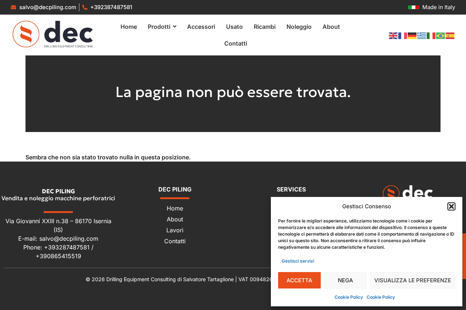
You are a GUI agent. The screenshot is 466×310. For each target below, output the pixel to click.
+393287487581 (67, 247)
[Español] (450, 35)
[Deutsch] (412, 35)
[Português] (441, 35)
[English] (393, 35)
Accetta (299, 280)
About (175, 219)
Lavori (174, 230)
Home (175, 208)
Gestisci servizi (298, 261)
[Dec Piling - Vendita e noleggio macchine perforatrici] (407, 193)
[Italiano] (431, 35)
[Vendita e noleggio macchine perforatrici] (53, 34)
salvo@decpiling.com (68, 238)
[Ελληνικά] (422, 35)
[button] (451, 206)
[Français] (403, 35)
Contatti (175, 241)
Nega (345, 280)
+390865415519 (58, 256)
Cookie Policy (349, 297)
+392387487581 (111, 7)
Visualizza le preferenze (412, 280)
